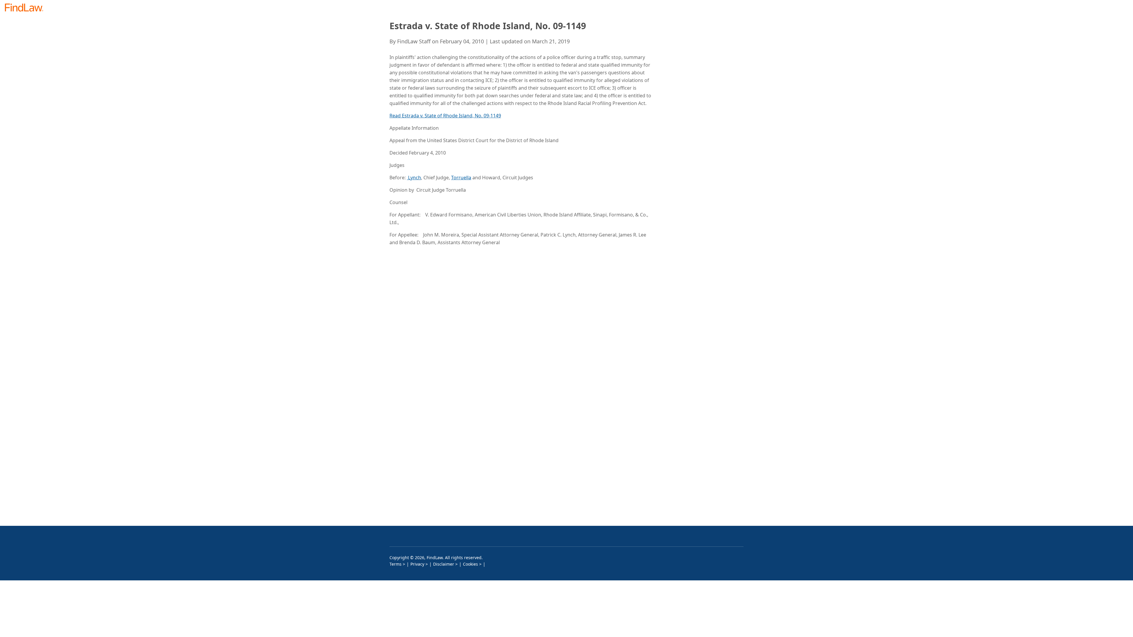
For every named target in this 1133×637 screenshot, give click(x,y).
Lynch (414, 177)
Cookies (470, 564)
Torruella (461, 177)
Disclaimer (443, 564)
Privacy (417, 564)
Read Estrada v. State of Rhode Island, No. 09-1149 (445, 115)
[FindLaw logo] (26, 8)
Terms (395, 564)
